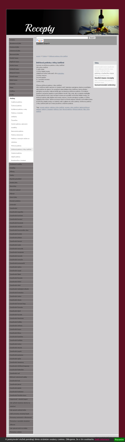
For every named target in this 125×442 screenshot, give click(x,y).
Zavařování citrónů (16, 226)
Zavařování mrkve (15, 344)
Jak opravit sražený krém (18, 410)
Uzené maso (14, 76)
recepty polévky (44, 107)
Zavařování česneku (16, 307)
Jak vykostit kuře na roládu (18, 428)
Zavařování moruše (16, 256)
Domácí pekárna (15, 201)
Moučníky (13, 186)
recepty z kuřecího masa (102, 71)
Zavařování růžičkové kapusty (19, 366)
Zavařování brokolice (16, 292)
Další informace (102, 439)
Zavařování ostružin (16, 259)
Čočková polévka (16, 105)
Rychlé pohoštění (15, 179)
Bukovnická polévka (17, 131)
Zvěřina (12, 91)
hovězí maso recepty (104, 78)
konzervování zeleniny (105, 85)
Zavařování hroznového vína (19, 230)
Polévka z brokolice (17, 113)
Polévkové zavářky (16, 164)
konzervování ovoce (101, 67)
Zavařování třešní (15, 281)
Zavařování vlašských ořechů (19, 289)
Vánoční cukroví (15, 190)
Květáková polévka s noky (19, 109)
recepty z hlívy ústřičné (72, 107)
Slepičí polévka (15, 157)
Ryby (11, 87)
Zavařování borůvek (16, 215)
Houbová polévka (16, 153)
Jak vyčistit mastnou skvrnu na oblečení (20, 404)
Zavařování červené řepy (18, 303)
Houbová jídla (14, 47)
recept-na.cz (20, 18)
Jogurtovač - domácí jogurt (19, 399)
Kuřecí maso (14, 65)
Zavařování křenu (15, 333)
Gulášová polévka (16, 102)
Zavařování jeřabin (16, 237)
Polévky (45, 56)
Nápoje (12, 193)
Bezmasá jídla (14, 54)
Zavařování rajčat (15, 358)
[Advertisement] (64, 48)
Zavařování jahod (15, 384)
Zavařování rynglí (15, 270)
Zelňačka (14, 116)
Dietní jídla (13, 197)
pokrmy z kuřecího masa (104, 73)
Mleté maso (13, 80)
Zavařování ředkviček (17, 369)
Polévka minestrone (17, 135)
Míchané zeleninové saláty (18, 377)
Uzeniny (12, 84)
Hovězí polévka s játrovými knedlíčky (19, 125)
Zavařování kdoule (16, 241)
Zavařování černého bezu (18, 395)
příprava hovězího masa (102, 75)
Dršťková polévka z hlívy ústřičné (58, 56)
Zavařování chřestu (16, 325)
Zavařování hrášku (16, 322)
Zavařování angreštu (16, 212)
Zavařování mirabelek (17, 252)
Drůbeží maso (14, 69)
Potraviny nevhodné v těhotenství (21, 417)
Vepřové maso (14, 61)
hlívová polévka (67, 109)
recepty (38, 56)
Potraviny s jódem (16, 432)
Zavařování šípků (15, 274)
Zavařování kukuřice (16, 336)
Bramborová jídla (15, 43)
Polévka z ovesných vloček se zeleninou (20, 140)
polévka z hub (57, 109)
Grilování (13, 204)
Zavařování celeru (15, 296)
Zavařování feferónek (17, 318)
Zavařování (13, 208)
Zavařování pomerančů (17, 263)
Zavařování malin (15, 245)
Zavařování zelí (15, 373)
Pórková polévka (16, 146)
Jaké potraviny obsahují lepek (19, 413)
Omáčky (12, 168)
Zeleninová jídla (15, 50)
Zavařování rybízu (15, 267)
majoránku (61, 73)
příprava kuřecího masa (106, 69)
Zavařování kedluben (16, 391)
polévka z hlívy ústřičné (57, 107)
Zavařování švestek (16, 278)
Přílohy (12, 171)
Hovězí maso (14, 58)
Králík (12, 95)
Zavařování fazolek (16, 314)
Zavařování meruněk (16, 248)
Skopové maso (15, 73)
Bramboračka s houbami (18, 160)
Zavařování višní (15, 285)
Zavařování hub (15, 380)
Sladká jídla (13, 182)
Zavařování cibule (15, 300)
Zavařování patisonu (16, 355)
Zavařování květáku (16, 340)
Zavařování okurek (16, 347)
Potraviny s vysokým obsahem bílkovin (20, 422)
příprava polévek (78, 109)
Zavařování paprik (15, 351)
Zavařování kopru (15, 329)
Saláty (12, 175)
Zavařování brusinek (16, 223)
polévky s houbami (47, 109)
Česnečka (14, 120)
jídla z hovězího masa (101, 80)
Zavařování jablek (15, 388)
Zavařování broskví (16, 219)
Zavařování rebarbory (17, 362)
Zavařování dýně (15, 311)
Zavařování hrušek (16, 234)
